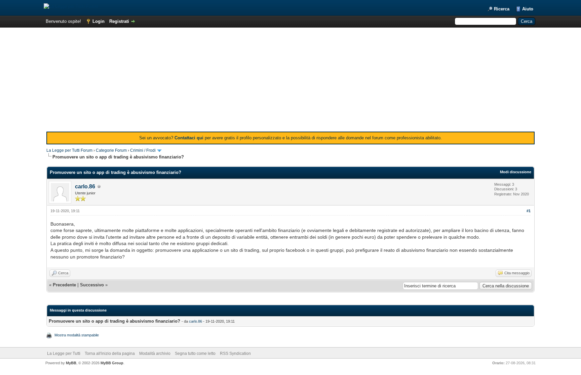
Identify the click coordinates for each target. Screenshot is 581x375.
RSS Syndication (235, 353)
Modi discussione (515, 172)
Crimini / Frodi (143, 150)
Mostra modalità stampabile (76, 335)
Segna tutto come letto (195, 353)
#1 (529, 211)
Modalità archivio (154, 353)
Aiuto (527, 8)
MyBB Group (112, 363)
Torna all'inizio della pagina (110, 353)
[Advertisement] (290, 81)
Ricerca (501, 8)
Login (98, 21)
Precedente (64, 284)
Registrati (119, 21)
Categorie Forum (111, 150)
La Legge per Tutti (63, 353)
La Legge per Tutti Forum (69, 150)
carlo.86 (85, 186)
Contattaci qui (189, 137)
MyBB (71, 363)
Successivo (92, 284)
